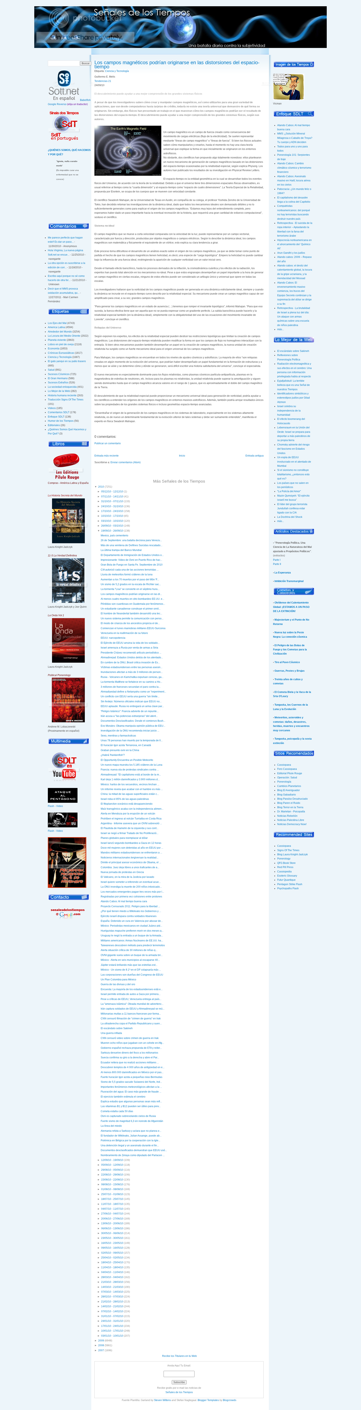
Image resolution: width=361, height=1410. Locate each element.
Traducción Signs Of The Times (65, 399)
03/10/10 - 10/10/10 (112, 520)
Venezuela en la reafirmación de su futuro (124, 633)
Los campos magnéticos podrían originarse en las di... (131, 594)
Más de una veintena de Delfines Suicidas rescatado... (131, 545)
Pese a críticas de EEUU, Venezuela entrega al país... (131, 999)
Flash (51, 806)
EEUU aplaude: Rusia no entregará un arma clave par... (132, 706)
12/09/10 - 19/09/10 (112, 1160)
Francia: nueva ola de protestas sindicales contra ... (130, 769)
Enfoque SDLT (56, 416)
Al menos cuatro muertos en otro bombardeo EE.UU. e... (132, 598)
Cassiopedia (284, 871)
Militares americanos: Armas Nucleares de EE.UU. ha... (132, 940)
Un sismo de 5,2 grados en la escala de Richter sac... (131, 584)
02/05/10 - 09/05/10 (112, 1252)
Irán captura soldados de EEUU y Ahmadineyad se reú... (132, 1008)
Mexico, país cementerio (114, 535)
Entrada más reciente (106, 455)
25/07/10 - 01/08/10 (112, 1194)
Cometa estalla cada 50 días (117, 1111)
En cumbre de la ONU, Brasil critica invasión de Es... (130, 662)
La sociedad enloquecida (62, 386)
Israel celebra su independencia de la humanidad (289, 410)
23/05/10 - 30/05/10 (112, 1238)
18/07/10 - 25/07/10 (112, 1199)
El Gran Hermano (58, 378)
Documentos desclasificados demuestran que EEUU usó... (134, 1150)
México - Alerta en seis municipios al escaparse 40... (130, 959)
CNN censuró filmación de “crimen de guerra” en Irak (131, 1018)
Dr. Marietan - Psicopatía (291, 811)
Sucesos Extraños (58, 382)
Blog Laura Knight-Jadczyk (292, 854)
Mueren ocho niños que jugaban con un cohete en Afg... (132, 1042)
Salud (51, 369)
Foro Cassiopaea (287, 769)
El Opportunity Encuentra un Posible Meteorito (127, 760)
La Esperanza (283, 572)
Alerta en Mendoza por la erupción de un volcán (128, 813)
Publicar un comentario (107, 443)
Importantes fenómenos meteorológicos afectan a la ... (131, 1086)
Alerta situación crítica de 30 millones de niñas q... (129, 950)
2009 (101, 1340)
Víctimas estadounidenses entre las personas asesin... (131, 667)
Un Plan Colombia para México (118, 979)
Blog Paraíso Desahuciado (292, 798)
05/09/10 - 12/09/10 (112, 1164)
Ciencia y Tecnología (60, 357)
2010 (101, 486)
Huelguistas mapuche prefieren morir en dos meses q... (132, 930)
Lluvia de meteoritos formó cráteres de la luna (127, 574)
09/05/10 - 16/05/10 (112, 1247)
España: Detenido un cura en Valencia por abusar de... (132, 921)
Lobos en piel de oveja (61, 344)
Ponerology (283, 858)
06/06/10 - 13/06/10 (112, 1228)
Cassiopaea (284, 764)
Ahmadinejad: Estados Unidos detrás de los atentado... (132, 657)
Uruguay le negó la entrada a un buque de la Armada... (132, 935)
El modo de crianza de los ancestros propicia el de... (130, 623)
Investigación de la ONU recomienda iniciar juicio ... (130, 730)
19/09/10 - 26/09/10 (112, 530)
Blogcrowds (229, 1400)
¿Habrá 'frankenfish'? (113, 755)
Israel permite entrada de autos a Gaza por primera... (130, 994)
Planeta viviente (57, 340)
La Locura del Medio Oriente (64, 335)
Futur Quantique (286, 879)
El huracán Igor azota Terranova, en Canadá (126, 745)
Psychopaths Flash (288, 888)
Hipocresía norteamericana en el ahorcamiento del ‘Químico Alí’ (294, 244)
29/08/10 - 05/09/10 (112, 1169)
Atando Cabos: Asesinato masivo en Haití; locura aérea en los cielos (293, 180)
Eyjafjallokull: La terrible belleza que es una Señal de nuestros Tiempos (293, 385)
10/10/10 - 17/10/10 (112, 515)
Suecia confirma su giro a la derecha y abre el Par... (130, 1057)
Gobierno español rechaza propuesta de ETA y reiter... (131, 1047)
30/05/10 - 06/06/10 (112, 1233)
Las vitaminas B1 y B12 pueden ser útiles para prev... (131, 1106)
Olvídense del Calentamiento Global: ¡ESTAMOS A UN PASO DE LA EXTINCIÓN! (291, 607)
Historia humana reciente (62, 395)
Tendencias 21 (102, 81)
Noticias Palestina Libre (290, 820)
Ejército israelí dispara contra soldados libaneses (128, 916)
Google (52, 104)
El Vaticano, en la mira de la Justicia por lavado (127, 877)
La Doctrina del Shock (289, 517)
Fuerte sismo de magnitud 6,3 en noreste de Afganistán (132, 1121)
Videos (52, 408)
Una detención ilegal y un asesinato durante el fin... (130, 1145)
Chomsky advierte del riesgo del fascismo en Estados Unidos (293, 449)
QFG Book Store (286, 863)
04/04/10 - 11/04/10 (112, 1272)
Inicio (53, 38)
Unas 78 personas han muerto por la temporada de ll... (132, 740)
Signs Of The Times (288, 850)
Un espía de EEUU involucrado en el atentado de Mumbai (294, 461)
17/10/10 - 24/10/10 (112, 511)
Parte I (276, 559)
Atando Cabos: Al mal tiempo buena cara (124, 901)
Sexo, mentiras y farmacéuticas (118, 735)
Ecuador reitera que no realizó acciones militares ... (130, 1062)
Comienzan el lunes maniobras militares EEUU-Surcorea (133, 628)
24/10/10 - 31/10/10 (112, 506)
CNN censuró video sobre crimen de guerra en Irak (130, 1038)
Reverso (61, 104)
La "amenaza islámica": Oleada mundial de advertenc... (132, 1003)
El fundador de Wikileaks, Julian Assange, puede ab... (131, 1135)
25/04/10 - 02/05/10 (112, 1257)
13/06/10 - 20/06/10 (112, 1223)
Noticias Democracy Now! (291, 824)
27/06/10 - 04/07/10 (112, 1213)
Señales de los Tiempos (179, 1392)
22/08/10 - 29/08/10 (112, 1174)
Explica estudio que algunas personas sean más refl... (131, 1101)
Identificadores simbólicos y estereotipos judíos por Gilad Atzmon (293, 398)
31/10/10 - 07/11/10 (112, 501)
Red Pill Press (285, 867)
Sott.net (76, 38)
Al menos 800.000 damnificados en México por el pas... (132, 1072)
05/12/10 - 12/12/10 (112, 491)
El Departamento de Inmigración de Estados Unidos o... (132, 555)
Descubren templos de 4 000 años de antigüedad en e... (132, 1067)
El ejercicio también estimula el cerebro (123, 1096)
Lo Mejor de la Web (59, 391)
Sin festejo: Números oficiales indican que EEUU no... (131, 701)
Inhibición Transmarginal (289, 581)
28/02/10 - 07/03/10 (112, 1296)
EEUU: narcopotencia (113, 637)
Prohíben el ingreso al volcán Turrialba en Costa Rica (131, 818)
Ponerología (284, 781)
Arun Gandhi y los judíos (291, 252)
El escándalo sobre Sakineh (117, 1028)
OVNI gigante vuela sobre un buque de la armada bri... (132, 955)
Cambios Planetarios (289, 786)
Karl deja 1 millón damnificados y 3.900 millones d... (130, 779)
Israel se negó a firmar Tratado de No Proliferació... (129, 833)
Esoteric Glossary (287, 875)
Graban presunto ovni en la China (120, 750)
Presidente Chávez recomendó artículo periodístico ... (131, 652)
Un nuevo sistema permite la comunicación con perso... (132, 618)
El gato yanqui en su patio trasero (67, 361)
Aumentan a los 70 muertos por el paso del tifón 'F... (130, 579)
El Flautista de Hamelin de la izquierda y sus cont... (129, 828)
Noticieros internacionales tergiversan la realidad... (129, 857)
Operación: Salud (287, 777)
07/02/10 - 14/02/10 (112, 1311)
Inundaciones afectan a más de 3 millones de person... (132, 672)
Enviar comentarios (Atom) (126, 462)
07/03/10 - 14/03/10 (112, 1291)
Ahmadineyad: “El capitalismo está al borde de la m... (131, 774)
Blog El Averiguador (288, 790)
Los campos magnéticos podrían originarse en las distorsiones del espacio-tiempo (176, 64)
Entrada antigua (254, 455)
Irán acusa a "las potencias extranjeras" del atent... (129, 716)
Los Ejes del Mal (57, 323)
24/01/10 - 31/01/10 (112, 1321)
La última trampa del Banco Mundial (121, 550)
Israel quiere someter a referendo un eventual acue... (131, 882)
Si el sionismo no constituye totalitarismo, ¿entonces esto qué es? (293, 474)
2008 (101, 1345)
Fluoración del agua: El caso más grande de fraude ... (131, 1091)
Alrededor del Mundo (60, 331)
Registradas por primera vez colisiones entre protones (131, 896)
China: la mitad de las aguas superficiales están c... (130, 794)
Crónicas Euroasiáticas (61, 352)
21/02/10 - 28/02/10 (112, 1301)
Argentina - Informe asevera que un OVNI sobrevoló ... (131, 823)
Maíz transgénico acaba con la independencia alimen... (132, 808)
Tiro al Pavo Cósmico (287, 662)
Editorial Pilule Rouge (289, 773)
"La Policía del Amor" (289, 491)
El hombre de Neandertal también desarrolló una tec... (131, 613)
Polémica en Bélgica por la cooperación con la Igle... (130, 1140)
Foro (64, 38)
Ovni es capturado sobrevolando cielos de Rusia (128, 1116)
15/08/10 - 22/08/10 (112, 1179)
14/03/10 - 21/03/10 (112, 1287)
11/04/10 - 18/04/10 (112, 1267)
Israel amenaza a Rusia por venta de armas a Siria (129, 647)
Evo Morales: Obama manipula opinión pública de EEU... (133, 725)
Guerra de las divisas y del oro (118, 984)
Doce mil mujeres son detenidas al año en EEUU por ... (132, 847)
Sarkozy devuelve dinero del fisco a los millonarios (129, 1052)
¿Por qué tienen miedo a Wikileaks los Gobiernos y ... (131, 911)
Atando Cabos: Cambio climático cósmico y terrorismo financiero (294, 167)
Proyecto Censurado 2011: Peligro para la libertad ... (130, 906)
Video (59, 806)
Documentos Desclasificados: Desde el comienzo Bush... (133, 720)
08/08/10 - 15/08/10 (112, 1184)
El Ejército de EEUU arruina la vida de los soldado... (130, 642)
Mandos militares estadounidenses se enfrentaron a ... (131, 852)
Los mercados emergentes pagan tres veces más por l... (132, 891)
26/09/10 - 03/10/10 (112, 525)
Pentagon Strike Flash (289, 884)
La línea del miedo (111, 1125)
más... (280, 329)
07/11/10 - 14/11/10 (112, 496)
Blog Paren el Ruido (288, 803)
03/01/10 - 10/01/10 (112, 1335)
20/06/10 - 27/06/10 (112, 1218)
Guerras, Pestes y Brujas (290, 670)
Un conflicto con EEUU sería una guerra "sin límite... (130, 696)
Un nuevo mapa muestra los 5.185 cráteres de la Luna (131, 764)
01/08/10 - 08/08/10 (112, 1189)
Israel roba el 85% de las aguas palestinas (125, 799)
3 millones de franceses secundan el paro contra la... (130, 686)
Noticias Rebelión (287, 815)
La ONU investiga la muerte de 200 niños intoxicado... (131, 886)
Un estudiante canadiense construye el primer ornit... (130, 608)
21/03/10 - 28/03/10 (112, 1282)
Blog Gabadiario (286, 794)
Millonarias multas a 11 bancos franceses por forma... (131, 1013)
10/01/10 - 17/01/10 (112, 1330)
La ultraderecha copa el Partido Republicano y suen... (131, 1023)
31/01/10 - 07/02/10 (112, 1316)
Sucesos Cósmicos (59, 374)
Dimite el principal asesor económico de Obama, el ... (131, 862)
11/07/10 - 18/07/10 (112, 1204)
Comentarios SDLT (58, 412)
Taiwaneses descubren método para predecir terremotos (133, 945)
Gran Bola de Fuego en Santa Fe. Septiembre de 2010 (132, 564)
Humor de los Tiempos (61, 420)
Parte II (277, 564)
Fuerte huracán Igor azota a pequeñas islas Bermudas (131, 1077)
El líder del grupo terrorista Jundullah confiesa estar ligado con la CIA (292, 508)
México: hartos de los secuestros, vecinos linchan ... (130, 784)
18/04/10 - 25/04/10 (112, 1262)
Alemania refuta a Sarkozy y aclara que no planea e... (131, 1130)
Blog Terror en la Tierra (290, 807)
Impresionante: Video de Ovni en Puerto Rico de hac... (131, 559)
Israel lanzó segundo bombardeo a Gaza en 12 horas (131, 843)
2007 (101, 1350)
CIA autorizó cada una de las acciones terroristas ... (130, 569)
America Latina (56, 327)
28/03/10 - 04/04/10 (112, 1277)
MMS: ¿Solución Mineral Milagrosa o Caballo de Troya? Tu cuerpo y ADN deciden (294, 138)
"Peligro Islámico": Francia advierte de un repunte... (130, 711)
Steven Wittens (162, 1400)
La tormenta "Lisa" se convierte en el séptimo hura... (130, 589)
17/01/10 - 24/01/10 (112, 1326)
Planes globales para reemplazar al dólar (124, 838)
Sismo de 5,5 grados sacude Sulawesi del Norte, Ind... (131, 1081)
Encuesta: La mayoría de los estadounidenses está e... (132, 989)
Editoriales (54, 425)
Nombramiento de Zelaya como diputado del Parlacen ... (133, 1155)
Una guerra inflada (111, 1033)
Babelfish (85, 100)
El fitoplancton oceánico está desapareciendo (127, 803)
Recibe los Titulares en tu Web (179, 1356)
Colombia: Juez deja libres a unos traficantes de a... (130, 867)
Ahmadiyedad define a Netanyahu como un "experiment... (133, 691)
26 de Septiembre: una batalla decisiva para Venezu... (131, 540)
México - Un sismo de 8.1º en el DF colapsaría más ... (131, 969)
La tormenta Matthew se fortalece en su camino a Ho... (131, 681)
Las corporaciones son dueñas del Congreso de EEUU (132, 974)
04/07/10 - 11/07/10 (112, 1208)
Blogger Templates (208, 1400)
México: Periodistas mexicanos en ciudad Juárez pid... (131, 925)
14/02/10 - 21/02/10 (112, 1306)
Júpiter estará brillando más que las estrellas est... (129, 964)
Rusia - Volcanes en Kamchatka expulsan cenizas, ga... (132, 677)
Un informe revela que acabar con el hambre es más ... (132, 789)
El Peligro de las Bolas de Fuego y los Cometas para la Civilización (290, 649)
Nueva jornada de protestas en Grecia (122, 872)
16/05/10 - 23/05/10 (112, 1243)
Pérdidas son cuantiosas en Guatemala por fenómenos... (133, 603)
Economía (53, 348)
